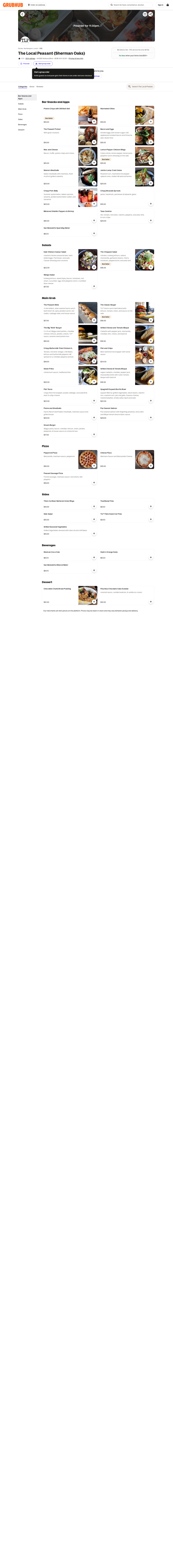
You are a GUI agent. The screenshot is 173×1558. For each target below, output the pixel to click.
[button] (37, 5)
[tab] (27, 97)
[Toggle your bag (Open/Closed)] (167, 5)
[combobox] (130, 5)
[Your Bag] (167, 5)
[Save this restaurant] (145, 14)
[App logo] (13, 5)
